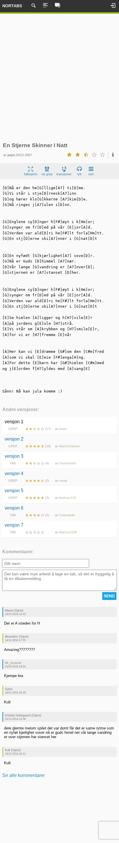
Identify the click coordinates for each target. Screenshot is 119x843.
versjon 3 (14, 456)
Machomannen (69, 446)
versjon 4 (14, 473)
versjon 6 (14, 508)
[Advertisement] (59, 78)
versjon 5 (14, 490)
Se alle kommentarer (23, 775)
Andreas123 (67, 497)
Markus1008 (68, 532)
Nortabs (12, 5)
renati (63, 480)
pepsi (11, 155)
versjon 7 (14, 525)
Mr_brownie (13, 663)
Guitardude (67, 515)
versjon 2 (14, 439)
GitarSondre (67, 463)
